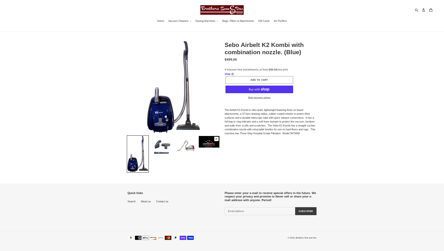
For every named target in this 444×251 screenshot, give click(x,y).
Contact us (162, 201)
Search (131, 201)
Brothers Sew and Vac (306, 238)
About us (146, 201)
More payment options (259, 97)
